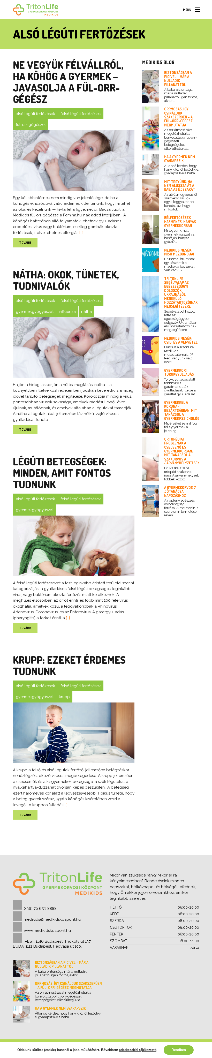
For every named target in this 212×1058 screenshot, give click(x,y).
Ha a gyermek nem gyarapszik (179, 159)
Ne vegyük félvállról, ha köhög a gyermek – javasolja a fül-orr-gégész (68, 81)
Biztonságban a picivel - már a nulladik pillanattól (178, 78)
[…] (80, 232)
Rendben (178, 1049)
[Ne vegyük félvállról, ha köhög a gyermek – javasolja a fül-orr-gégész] (73, 160)
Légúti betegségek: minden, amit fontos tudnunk (62, 472)
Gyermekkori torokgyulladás (179, 372)
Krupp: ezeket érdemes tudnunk (69, 665)
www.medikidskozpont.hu (47, 930)
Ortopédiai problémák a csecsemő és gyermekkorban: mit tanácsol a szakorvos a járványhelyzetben (182, 451)
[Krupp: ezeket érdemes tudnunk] (73, 732)
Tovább (25, 242)
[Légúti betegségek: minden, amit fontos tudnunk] (73, 546)
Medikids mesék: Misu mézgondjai (179, 252)
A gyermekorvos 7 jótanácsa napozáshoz (180, 491)
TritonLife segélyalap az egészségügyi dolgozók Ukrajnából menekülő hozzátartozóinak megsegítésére (181, 292)
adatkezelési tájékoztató (137, 1050)
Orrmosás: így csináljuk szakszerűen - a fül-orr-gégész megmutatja (178, 117)
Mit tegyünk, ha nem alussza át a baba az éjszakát (179, 185)
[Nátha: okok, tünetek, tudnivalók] (73, 347)
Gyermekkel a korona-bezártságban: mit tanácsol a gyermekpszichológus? (185, 410)
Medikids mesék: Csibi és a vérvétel (181, 340)
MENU (187, 9)
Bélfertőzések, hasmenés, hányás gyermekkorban (180, 221)
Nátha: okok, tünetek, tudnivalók (66, 280)
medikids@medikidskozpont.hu (52, 919)
